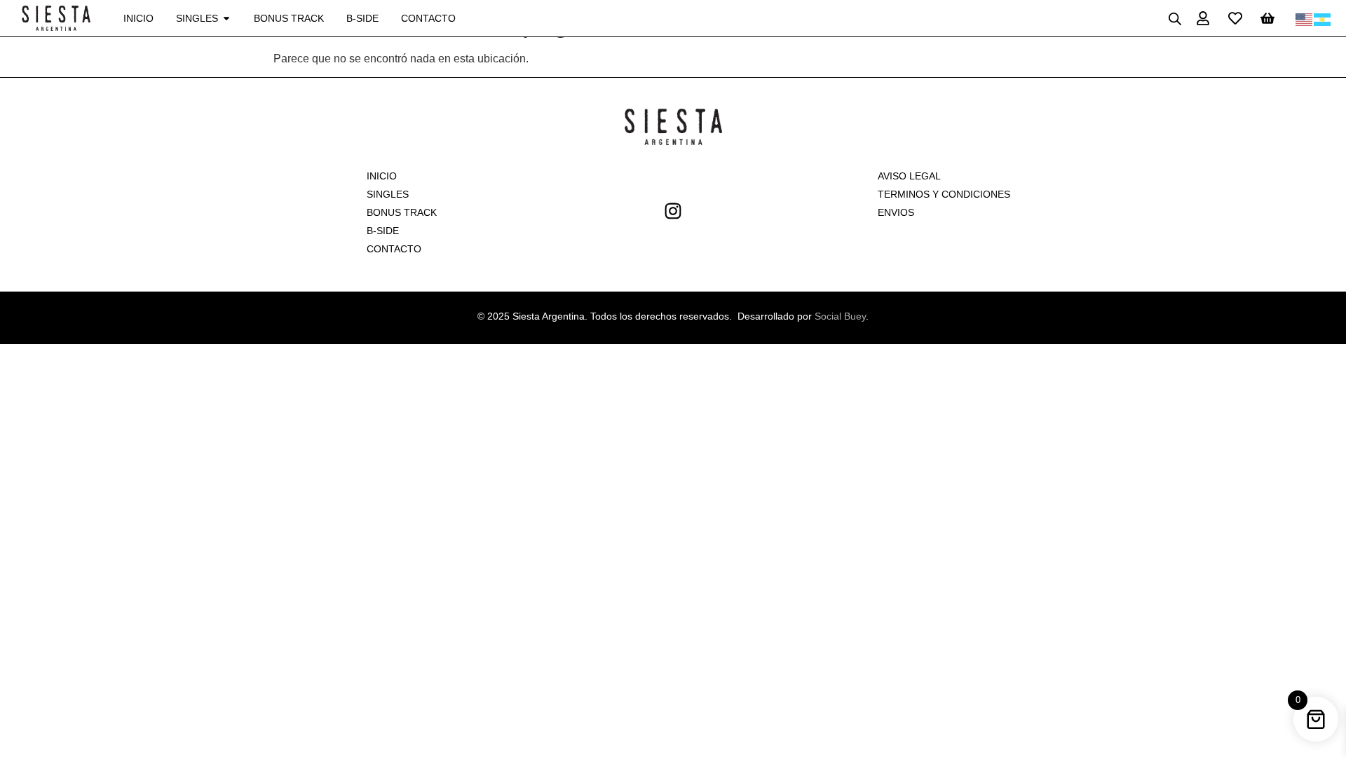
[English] (1305, 18)
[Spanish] (1323, 18)
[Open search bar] (1175, 19)
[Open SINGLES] (226, 18)
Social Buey (840, 316)
